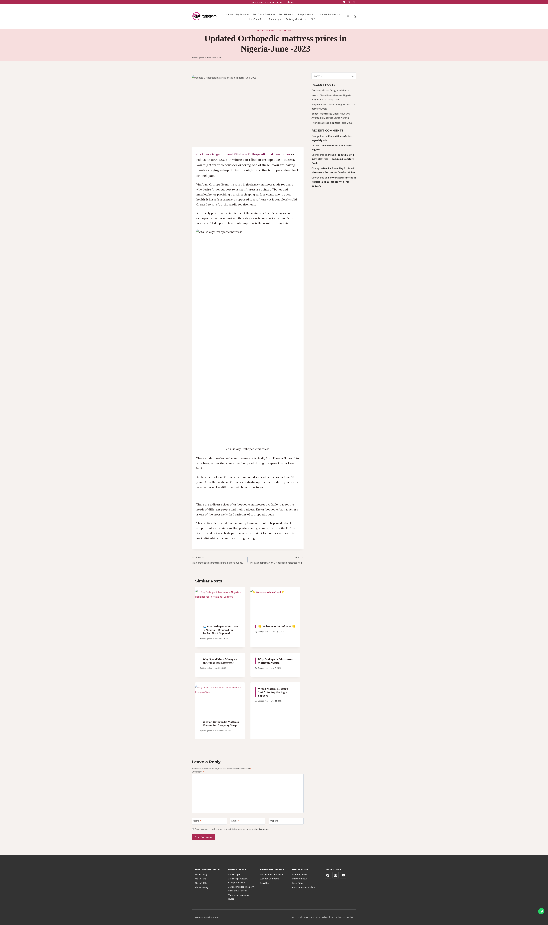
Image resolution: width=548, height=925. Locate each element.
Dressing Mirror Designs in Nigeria (330, 90)
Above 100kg (201, 887)
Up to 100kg (201, 882)
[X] (349, 2)
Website (274, 820)
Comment (198, 771)
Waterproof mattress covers (238, 896)
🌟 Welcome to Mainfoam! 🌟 (276, 626)
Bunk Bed (264, 882)
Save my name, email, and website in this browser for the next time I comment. (232, 829)
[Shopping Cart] (348, 16)
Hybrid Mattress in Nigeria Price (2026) (332, 122)
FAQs (314, 19)
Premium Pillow (299, 874)
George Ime (199, 57)
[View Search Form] (353, 16)
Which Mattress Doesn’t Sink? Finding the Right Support (273, 692)
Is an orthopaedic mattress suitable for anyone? (217, 560)
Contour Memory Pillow (303, 887)
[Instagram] (354, 2)
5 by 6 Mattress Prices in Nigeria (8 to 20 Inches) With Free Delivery (334, 181)
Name (197, 820)
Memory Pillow (299, 878)
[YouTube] (343, 875)
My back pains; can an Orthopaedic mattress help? (276, 560)
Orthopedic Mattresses (269, 31)
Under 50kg (201, 874)
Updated (287, 31)
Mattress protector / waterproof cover (238, 880)
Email (235, 820)
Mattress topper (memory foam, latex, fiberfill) (241, 888)
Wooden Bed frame (269, 878)
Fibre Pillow (298, 882)
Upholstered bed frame (271, 874)
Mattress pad (234, 874)
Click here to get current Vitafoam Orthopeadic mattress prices (243, 154)
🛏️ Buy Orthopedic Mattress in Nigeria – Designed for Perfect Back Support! (220, 630)
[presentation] (220, 603)
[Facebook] (344, 2)
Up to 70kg (200, 878)
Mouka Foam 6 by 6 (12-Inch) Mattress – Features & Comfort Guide (333, 159)
